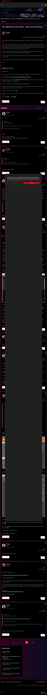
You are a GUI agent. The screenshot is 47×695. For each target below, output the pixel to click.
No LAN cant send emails (6, 651)
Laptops (12, 18)
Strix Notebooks (13, 96)
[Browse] (2, 5)
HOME (7, 682)
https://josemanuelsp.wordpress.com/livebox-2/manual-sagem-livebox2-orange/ (15, 575)
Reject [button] (15, 183)
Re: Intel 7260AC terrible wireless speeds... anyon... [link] (33, 18)
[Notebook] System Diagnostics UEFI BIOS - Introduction (11, 673)
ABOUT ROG (3, 682)
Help (42, 4)
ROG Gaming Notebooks (19, 18)
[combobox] (23, 12)
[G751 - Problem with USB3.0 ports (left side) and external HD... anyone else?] (45, 108)
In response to (10, 115)
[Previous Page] (14, 642)
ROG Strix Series (5, 652)
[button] (3, 101)
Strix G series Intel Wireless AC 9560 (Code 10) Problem (11, 668)
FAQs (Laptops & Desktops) (6, 674)
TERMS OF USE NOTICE (19, 685)
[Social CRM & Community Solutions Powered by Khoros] (43, 692)
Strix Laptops (7, 96)
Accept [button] (31, 183)
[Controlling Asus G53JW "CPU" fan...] (43, 108)
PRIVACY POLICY (26, 685)
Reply (43, 102)
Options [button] (3, 21)
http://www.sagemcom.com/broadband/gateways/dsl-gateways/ (12, 591)
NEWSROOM (11, 682)
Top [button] (2, 692)
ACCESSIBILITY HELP (18, 682)
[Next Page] (33, 642)
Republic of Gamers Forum (5, 18)
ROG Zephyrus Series (6, 659)
